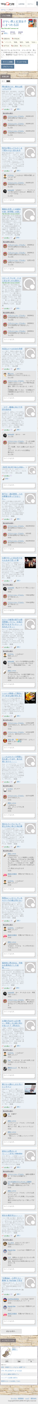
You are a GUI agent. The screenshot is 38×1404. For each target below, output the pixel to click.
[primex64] (5, 191)
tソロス (10, 789)
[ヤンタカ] (5, 1244)
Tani (9, 1060)
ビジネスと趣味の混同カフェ (10, 1374)
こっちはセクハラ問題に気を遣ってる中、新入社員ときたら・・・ (12, 759)
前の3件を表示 (8, 113)
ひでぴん (11, 175)
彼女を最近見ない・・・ (12, 1215)
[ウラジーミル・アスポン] (5, 117)
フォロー (7, 1360)
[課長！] (15, 109)
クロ (9, 1257)
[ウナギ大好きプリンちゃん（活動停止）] (5, 1183)
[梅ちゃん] (5, 375)
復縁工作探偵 (12, 874)
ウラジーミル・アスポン (16, 116)
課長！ (6, 33)
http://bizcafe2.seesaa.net (9, 28)
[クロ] (5, 1259)
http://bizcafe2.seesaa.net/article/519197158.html (16, 214)
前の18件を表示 (8, 242)
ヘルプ (27, 1398)
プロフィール (8, 67)
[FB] (5, 1115)
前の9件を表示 (8, 786)
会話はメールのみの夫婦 (12, 349)
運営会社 (34, 1398)
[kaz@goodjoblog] (5, 1300)
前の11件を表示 (8, 523)
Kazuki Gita (11, 1250)
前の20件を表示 (8, 312)
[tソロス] (5, 790)
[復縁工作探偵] (5, 875)
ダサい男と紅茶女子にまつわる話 (11, 1371)
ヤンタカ (11, 1242)
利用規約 (21, 1398)
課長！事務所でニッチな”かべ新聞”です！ (14, 1367)
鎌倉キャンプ (12, 1068)
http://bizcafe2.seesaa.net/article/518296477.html (16, 283)
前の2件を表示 (8, 851)
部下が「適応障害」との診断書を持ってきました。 (12, 496)
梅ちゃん (11, 373)
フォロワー (19, 1360)
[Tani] (5, 1061)
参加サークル (31, 1360)
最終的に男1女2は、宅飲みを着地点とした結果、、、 (12, 965)
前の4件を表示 (8, 720)
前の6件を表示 (8, 1240)
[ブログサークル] (7, 3)
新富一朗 (11, 739)
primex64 (11, 190)
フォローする (21, 62)
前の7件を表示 (8, 585)
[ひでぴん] (5, 176)
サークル (14, 1398)
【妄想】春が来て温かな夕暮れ (13, 467)
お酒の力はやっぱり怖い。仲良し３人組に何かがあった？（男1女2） (12, 1023)
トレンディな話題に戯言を (9, 1377)
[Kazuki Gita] (5, 1251)
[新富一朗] (5, 741)
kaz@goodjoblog (13, 1299)
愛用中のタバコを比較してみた (10, 1381)
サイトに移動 (8, 62)
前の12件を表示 (8, 1171)
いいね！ (7, 109)
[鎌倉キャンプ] (5, 1069)
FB (9, 1114)
